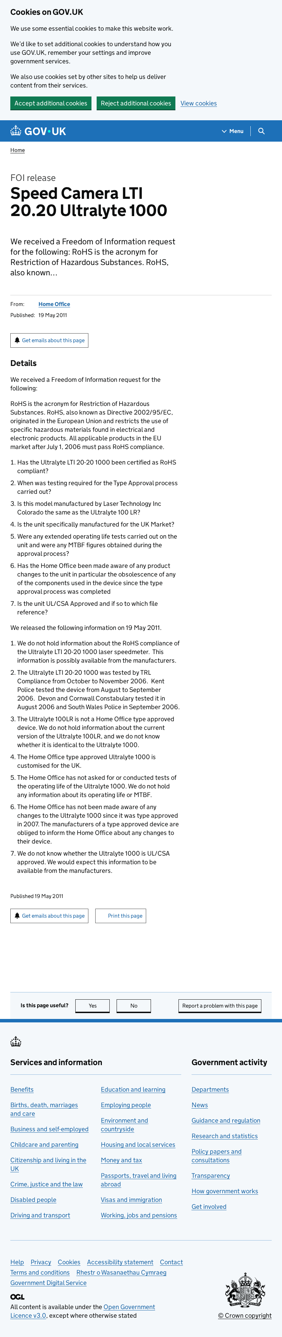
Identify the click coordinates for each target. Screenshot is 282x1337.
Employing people (126, 1105)
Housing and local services (138, 1145)
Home (17, 150)
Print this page (125, 915)
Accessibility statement (120, 1262)
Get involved (209, 1207)
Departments (210, 1089)
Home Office (54, 304)
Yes (99, 1005)
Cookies (69, 1262)
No (140, 1005)
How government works (225, 1191)
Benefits (22, 1089)
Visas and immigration (131, 1200)
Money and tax (121, 1160)
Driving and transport (40, 1215)
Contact (171, 1262)
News (200, 1105)
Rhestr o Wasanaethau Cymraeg (121, 1272)
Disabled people (33, 1200)
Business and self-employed (49, 1129)
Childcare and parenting (44, 1145)
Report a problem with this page (220, 1005)
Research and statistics (225, 1136)
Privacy (41, 1262)
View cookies (199, 103)
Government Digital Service (48, 1283)
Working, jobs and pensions (139, 1215)
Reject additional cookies (136, 103)
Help (17, 1262)
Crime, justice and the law (46, 1184)
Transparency (211, 1176)
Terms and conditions (40, 1272)
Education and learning (133, 1089)
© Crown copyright (245, 1315)
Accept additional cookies (50, 103)
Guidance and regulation (226, 1120)
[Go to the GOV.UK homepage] (38, 131)
